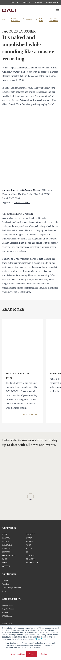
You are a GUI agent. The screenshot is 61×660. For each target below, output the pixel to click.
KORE (4, 534)
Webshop (5, 584)
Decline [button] (44, 654)
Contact (5, 612)
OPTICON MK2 (8, 556)
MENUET (6, 552)
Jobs (4, 591)
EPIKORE (6, 538)
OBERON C (30, 534)
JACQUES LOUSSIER (53, 19)
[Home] (9, 10)
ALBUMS (29, 19)
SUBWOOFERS (32, 563)
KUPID (29, 538)
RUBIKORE (7, 545)
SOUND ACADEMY (15, 19)
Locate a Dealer (7, 605)
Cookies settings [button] (18, 654)
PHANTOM (30, 559)
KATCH (29, 549)
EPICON (5, 541)
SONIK (5, 563)
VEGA (28, 545)
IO (27, 552)
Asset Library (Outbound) (11, 588)
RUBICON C (7, 549)
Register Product (8, 609)
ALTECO (29, 541)
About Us (5, 580)
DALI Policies (7, 616)
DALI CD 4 (41, 19)
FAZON (5, 559)
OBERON (6, 566)
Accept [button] (31, 654)
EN (3, 19)
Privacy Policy (40, 639)
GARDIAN (30, 556)
